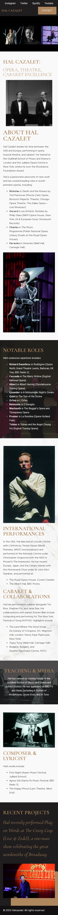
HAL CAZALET (12, 10)
